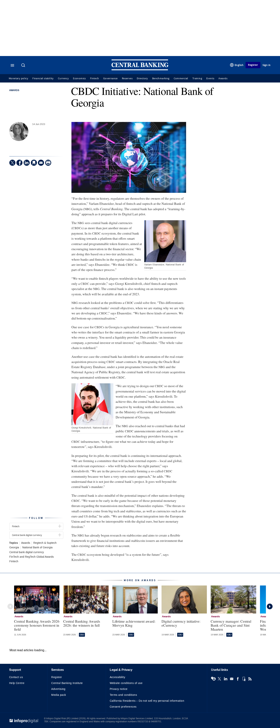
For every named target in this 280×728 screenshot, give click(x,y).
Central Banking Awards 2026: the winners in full (81, 623)
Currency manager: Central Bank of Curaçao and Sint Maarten (231, 625)
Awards (222, 78)
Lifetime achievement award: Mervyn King (133, 623)
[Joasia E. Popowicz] (18, 131)
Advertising (58, 689)
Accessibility (117, 677)
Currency (63, 78)
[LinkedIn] (27, 163)
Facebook (237, 679)
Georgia (14, 547)
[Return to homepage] (140, 69)
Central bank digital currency (26, 552)
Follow (36, 518)
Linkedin (225, 679)
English (239, 65)
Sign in (266, 65)
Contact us (16, 677)
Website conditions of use (126, 683)
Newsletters (231, 679)
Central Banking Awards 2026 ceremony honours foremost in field (36, 625)
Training (197, 78)
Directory (142, 78)
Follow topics (213, 679)
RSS (250, 679)
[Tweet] (12, 163)
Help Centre (17, 683)
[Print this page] (48, 163)
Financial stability (43, 78)
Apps (244, 679)
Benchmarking (161, 78)
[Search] (24, 65)
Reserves (127, 78)
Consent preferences (123, 707)
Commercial (181, 78)
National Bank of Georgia (37, 547)
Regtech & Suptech (45, 543)
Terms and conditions (123, 695)
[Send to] (41, 163)
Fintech (94, 78)
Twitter (219, 679)
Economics (79, 78)
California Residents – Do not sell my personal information (147, 701)
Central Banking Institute (67, 683)
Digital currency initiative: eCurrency (181, 623)
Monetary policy (18, 78)
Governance (110, 78)
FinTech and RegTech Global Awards (31, 556)
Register (253, 65)
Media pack (58, 695)
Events (210, 78)
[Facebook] (19, 163)
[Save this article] (34, 163)
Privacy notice (119, 689)
